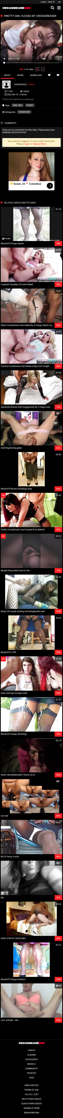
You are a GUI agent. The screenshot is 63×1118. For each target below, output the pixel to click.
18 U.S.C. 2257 (31, 1094)
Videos (31, 1050)
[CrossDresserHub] (16, 8)
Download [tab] (36, 75)
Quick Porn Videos (31, 1103)
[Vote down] (43, 69)
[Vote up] (37, 69)
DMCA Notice (32, 1085)
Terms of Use (31, 1090)
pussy (30, 105)
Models (31, 1064)
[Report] (58, 75)
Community (31, 1068)
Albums (31, 1055)
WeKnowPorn (31, 1112)
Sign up (51, 2)
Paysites (31, 1073)
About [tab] (7, 75)
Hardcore (24, 112)
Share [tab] (20, 75)
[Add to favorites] (49, 75)
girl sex (17, 105)
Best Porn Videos (31, 1099)
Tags (31, 1077)
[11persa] (8, 84)
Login (43, 2)
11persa (31, 84)
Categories (31, 1059)
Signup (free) (39, 144)
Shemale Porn (31, 1108)
